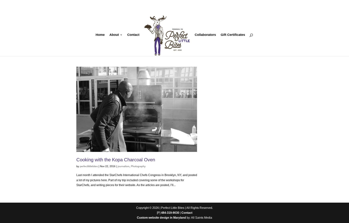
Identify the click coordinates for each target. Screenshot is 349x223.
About (114, 35)
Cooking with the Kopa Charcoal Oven (115, 159)
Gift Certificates (233, 35)
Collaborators (205, 35)
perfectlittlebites (89, 166)
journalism (123, 166)
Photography (138, 166)
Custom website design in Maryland (161, 217)
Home (100, 35)
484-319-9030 (170, 212)
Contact (133, 35)
